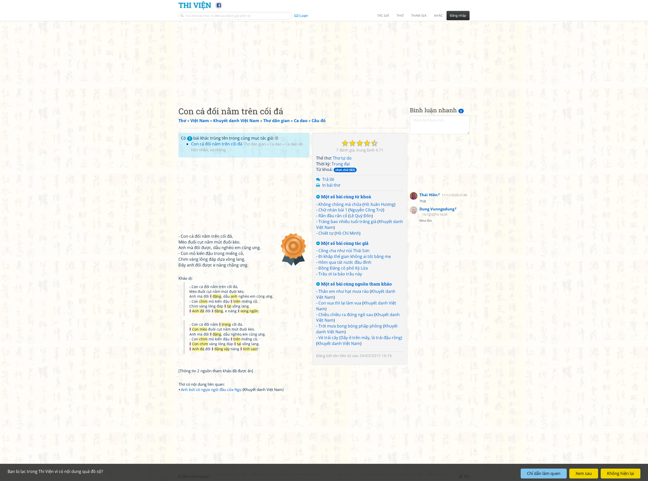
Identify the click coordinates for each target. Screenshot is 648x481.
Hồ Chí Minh (347, 233)
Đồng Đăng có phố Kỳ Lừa (343, 268)
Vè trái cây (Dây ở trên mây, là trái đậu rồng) (360, 337)
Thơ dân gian (254, 143)
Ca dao (275, 143)
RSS (467, 476)
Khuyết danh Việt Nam (338, 343)
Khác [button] (438, 15)
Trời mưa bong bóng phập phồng (350, 326)
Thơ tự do (342, 158)
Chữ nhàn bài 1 (332, 210)
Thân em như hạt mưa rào (343, 291)
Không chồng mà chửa (339, 204)
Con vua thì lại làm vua (339, 303)
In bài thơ (331, 185)
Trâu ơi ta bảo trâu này (340, 274)
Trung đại (341, 164)
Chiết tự (326, 233)
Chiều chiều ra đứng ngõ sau (345, 314)
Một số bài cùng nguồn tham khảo (356, 284)
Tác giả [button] (383, 15)
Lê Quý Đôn (361, 215)
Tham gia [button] (419, 15)
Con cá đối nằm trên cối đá (216, 144)
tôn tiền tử (342, 355)
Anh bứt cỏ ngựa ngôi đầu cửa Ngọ (211, 389)
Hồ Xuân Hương (379, 204)
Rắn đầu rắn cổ (332, 215)
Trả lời (328, 179)
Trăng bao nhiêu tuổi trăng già (347, 221)
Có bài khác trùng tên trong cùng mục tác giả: (228, 138)
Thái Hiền (428, 194)
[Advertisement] (324, 59)
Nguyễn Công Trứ (366, 210)
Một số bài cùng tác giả (344, 243)
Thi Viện (194, 5)
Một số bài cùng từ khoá (345, 196)
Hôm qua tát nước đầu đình (344, 262)
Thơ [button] (400, 15)
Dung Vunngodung (436, 208)
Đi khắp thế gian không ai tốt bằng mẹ (354, 256)
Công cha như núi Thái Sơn (344, 250)
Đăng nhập (458, 15)
